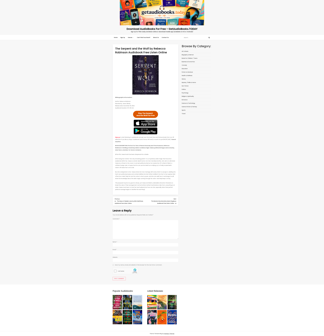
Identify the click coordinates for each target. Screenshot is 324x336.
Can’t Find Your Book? (143, 37)
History (184, 79)
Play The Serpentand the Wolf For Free (145, 114)
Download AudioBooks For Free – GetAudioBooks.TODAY (162, 29)
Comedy (184, 65)
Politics (184, 89)
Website (115, 257)
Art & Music (185, 51)
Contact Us (165, 37)
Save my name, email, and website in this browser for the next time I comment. (138, 265)
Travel (183, 113)
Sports (183, 110)
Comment (116, 219)
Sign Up (122, 37)
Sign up (117, 137)
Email (115, 249)
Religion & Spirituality (188, 96)
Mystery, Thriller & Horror (189, 82)
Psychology (185, 93)
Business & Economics (188, 62)
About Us (156, 37)
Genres (130, 37)
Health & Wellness (187, 75)
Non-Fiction (185, 86)
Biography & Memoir (188, 55)
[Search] (209, 37)
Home (116, 37)
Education (185, 68)
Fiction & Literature (187, 72)
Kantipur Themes (169, 333)
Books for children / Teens (189, 58)
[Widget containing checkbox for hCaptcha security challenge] (125, 271)
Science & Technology (188, 103)
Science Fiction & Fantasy (189, 107)
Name (115, 242)
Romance (184, 100)
